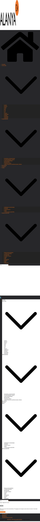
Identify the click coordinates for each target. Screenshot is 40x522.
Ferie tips (4, 166)
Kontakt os (4, 515)
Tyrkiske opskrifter (8, 253)
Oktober (5, 115)
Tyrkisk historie (7, 209)
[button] (21, 103)
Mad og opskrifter (5, 213)
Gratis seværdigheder (8, 160)
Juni (5, 110)
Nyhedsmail (4, 516)
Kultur (3, 167)
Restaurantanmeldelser (8, 252)
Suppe (5, 257)
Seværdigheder (5, 118)
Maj (5, 109)
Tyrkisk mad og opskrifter (9, 211)
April (5, 108)
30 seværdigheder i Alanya (9, 159)
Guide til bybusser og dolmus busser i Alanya (13, 164)
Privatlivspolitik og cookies (7, 517)
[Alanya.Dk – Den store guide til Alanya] (20, 62)
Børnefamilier (7, 161)
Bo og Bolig (4, 165)
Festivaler (6, 208)
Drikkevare (6, 262)
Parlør (5, 210)
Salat (5, 258)
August (5, 113)
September (6, 114)
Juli (4, 112)
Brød (5, 261)
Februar (5, 106)
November (6, 116)
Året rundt (4, 65)
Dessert (5, 260)
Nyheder (3, 64)
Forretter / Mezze (7, 256)
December (6, 117)
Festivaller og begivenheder (9, 158)
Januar (5, 105)
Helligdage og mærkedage (9, 207)
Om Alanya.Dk (5, 514)
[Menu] (0, 298)
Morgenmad (6, 254)
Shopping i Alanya (7, 163)
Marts (5, 107)
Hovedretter (6, 259)
